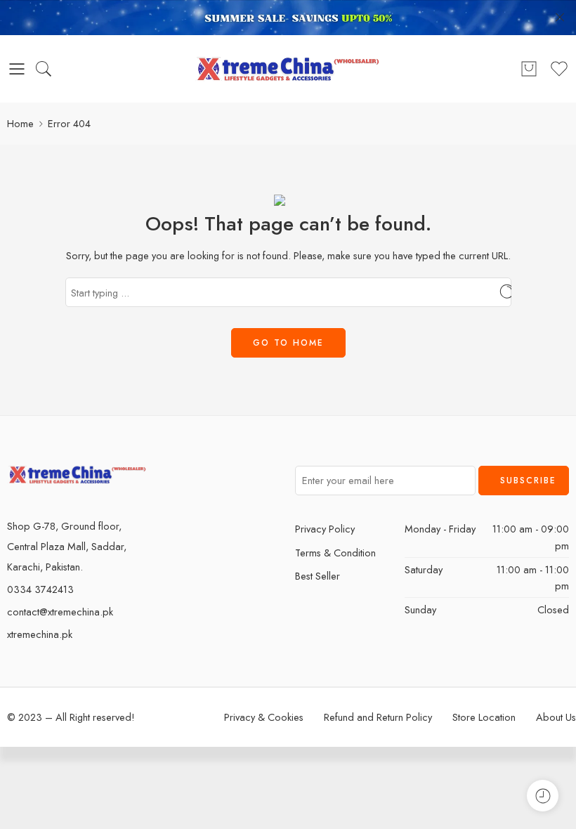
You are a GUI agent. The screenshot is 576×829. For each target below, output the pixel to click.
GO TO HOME (288, 343)
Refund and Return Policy (378, 717)
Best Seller (317, 575)
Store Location (484, 717)
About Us (556, 717)
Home (20, 123)
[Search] (43, 69)
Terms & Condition (335, 552)
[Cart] (529, 69)
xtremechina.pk (39, 634)
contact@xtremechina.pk (60, 611)
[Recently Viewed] (542, 795)
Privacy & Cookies (263, 717)
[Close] (559, 17)
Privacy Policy (325, 528)
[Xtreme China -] (288, 68)
